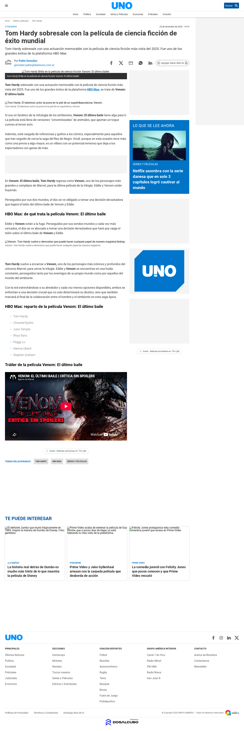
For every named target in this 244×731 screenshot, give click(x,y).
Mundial (104, 660)
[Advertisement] (66, 164)
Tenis (103, 678)
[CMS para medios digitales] (122, 722)
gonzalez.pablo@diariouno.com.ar (34, 65)
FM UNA (152, 666)
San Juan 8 (153, 678)
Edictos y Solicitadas (64, 684)
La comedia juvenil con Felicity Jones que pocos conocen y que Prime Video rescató (159, 571)
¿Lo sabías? (13, 563)
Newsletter (200, 666)
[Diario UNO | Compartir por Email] (131, 62)
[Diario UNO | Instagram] (221, 638)
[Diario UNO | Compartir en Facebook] (111, 62)
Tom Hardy (41, 461)
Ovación (167, 14)
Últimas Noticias (14, 655)
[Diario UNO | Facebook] (213, 638)
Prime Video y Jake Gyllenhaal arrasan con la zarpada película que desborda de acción (95, 571)
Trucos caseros (61, 672)
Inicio (75, 14)
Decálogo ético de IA (73, 712)
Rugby (103, 672)
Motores (57, 660)
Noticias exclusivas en (62, 451)
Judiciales (11, 678)
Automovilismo (108, 666)
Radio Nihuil (154, 660)
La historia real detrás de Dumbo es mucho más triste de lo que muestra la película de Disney (33, 571)
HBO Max (93, 89)
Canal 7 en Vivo (156, 655)
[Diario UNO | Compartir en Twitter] (121, 62)
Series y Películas (119, 14)
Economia (138, 14)
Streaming (75, 563)
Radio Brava (154, 672)
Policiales (153, 14)
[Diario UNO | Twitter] (237, 638)
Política (87, 14)
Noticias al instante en (155, 351)
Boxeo (103, 689)
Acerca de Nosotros (205, 655)
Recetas (57, 666)
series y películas (77, 461)
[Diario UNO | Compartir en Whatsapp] (141, 62)
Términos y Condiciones (46, 712)
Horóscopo (58, 655)
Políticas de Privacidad (17, 712)
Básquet (104, 684)
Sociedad (100, 14)
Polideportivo (107, 701)
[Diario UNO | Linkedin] (229, 638)
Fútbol (103, 655)
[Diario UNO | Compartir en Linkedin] (150, 62)
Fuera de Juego (109, 695)
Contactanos (201, 660)
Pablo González (28, 60)
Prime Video (138, 563)
